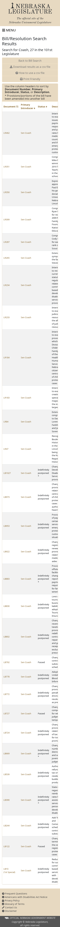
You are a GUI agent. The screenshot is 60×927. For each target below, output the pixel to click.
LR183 (7, 397)
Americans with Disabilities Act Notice (25, 897)
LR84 (6, 421)
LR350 (7, 192)
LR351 (7, 166)
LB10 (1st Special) (9, 870)
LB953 (7, 525)
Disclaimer (10, 910)
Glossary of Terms (14, 904)
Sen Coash (26, 132)
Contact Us (10, 907)
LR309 (7, 219)
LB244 (7, 825)
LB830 (7, 606)
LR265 (7, 257)
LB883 (7, 578)
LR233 (7, 317)
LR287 (7, 241)
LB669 (7, 753)
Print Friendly (31, 79)
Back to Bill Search (30, 60)
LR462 (7, 132)
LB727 (7, 713)
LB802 (7, 636)
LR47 (6, 448)
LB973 (7, 496)
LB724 (7, 732)
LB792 (7, 662)
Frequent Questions (15, 893)
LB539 (7, 774)
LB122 (7, 846)
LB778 (7, 676)
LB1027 (7, 473)
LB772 (7, 694)
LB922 (7, 551)
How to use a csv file (31, 73)
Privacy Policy (12, 900)
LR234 (7, 285)
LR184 (7, 357)
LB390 (7, 799)
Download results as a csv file (31, 67)
